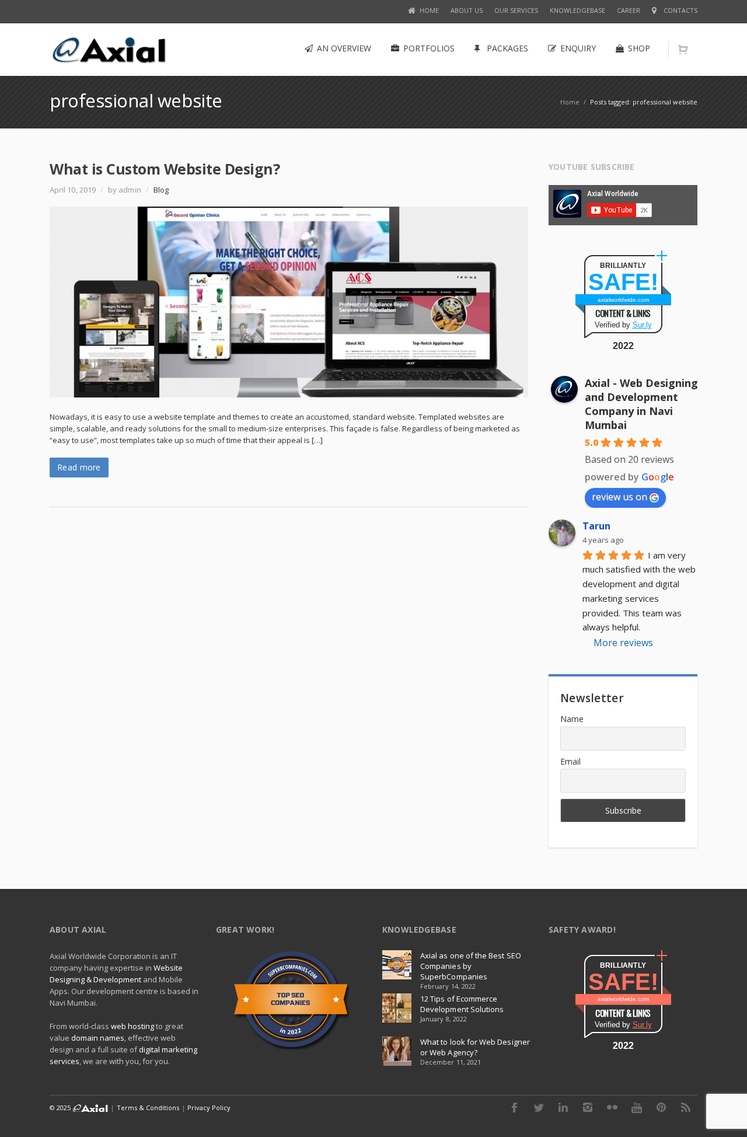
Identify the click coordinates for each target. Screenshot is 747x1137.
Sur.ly (642, 324)
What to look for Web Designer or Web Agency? (475, 1047)
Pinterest (661, 1107)
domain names (97, 1038)
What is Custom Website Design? (165, 169)
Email (570, 761)
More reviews (623, 642)
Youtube (636, 1107)
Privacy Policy (209, 1107)
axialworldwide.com (623, 300)
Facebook (514, 1107)
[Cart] (682, 49)
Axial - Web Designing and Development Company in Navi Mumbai (641, 404)
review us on (619, 496)
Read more (79, 467)
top (723, 1113)
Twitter (538, 1107)
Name (572, 718)
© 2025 (61, 1107)
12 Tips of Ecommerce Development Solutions (462, 1003)
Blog (161, 189)
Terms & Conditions (148, 1107)
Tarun (596, 525)
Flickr (612, 1107)
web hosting (132, 1026)
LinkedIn (563, 1107)
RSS (685, 1107)
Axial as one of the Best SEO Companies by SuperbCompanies (470, 966)
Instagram (587, 1107)
